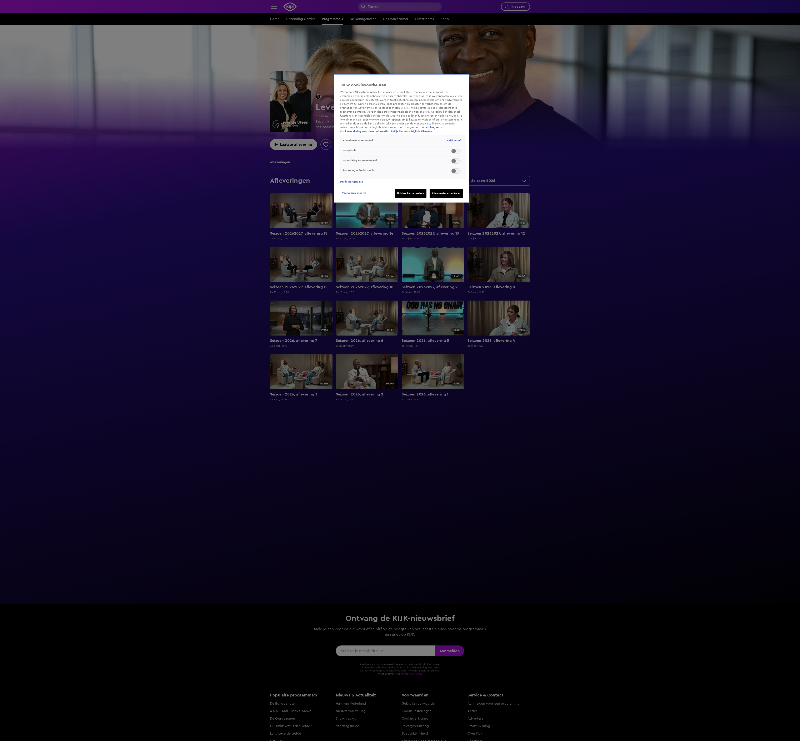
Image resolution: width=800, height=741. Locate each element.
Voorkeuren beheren (354, 193)
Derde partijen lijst (351, 181)
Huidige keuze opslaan (410, 193)
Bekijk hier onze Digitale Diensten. (412, 131)
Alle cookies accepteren (446, 193)
